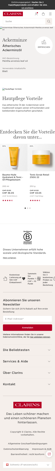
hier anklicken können (40, 337)
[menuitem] (36, 14)
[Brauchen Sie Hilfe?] (49, 454)
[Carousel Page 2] (27, 208)
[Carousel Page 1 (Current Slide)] (25, 208)
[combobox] (27, 465)
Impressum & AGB (41, 449)
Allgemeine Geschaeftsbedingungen (27, 443)
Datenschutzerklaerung (16, 449)
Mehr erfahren (9, 258)
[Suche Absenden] (49, 21)
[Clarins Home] (13, 13)
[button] (27, 350)
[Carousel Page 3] (30, 208)
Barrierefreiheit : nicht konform (27, 454)
